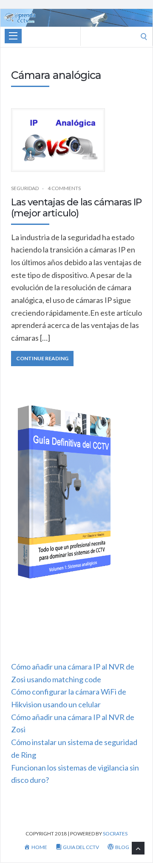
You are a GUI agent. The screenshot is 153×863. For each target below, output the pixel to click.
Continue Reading (42, 358)
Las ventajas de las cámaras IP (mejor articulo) (76, 207)
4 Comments (64, 188)
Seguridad (25, 188)
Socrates (115, 833)
